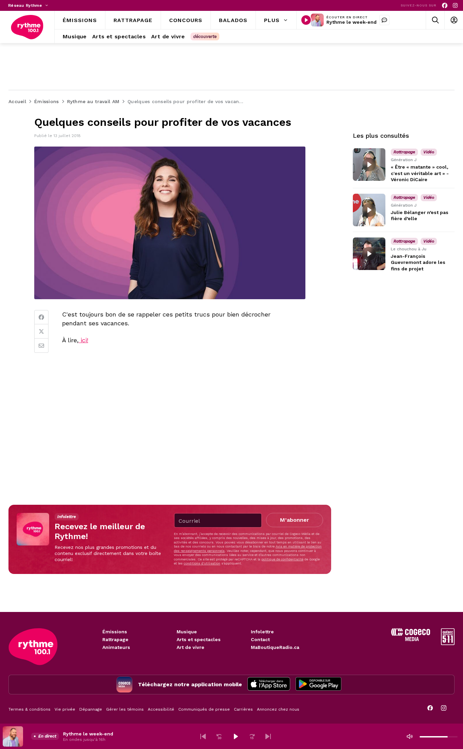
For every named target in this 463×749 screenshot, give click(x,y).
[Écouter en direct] (306, 20)
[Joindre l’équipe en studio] (384, 20)
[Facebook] (444, 5)
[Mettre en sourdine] (409, 736)
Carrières (243, 709)
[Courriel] (41, 346)
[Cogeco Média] (410, 639)
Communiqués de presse (204, 709)
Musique (187, 631)
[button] (203, 736)
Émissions (114, 631)
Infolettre (262, 631)
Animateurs (116, 647)
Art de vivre (190, 647)
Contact (260, 639)
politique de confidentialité (282, 559)
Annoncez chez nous (278, 709)
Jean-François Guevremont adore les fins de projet (418, 262)
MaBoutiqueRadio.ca (275, 647)
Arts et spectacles (199, 639)
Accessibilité (161, 709)
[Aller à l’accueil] (27, 27)
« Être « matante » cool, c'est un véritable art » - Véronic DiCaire (420, 173)
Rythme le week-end (351, 22)
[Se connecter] (453, 20)
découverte (205, 36)
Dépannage (90, 709)
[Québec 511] (448, 643)
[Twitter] (41, 331)
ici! (83, 340)
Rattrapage (115, 639)
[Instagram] (455, 5)
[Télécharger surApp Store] (268, 684)
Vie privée (65, 709)
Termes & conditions (29, 709)
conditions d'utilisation (202, 563)
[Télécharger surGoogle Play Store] (318, 684)
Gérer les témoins (125, 709)
